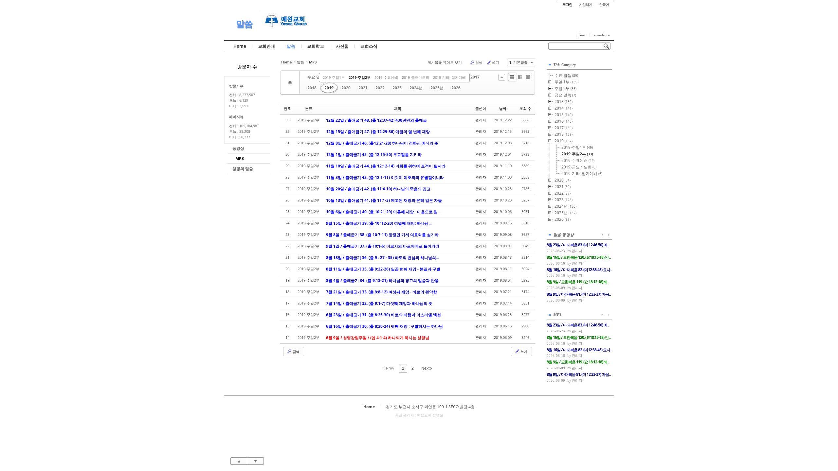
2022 (380, 88)
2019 (329, 88)
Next (425, 368)
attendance (602, 35)
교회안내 (266, 46)
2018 (312, 88)
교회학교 (315, 46)
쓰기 (495, 62)
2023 (397, 88)
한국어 (604, 4)
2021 (363, 88)
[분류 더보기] (501, 77)
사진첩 (342, 46)
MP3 (239, 158)
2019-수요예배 (386, 77)
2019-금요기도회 (415, 77)
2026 (456, 88)
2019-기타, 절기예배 (449, 77)
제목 (397, 108)
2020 (346, 88)
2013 (564, 101)
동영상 (238, 148)
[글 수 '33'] (291, 82)
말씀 (244, 23)
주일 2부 (565, 88)
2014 (564, 108)
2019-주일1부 (334, 77)
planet (581, 35)
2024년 (416, 88)
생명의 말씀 (242, 168)
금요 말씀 (565, 95)
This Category (564, 64)
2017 (475, 77)
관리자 (480, 119)
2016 (564, 121)
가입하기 (585, 4)
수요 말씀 (315, 77)
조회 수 (525, 108)
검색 (479, 62)
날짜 (502, 108)
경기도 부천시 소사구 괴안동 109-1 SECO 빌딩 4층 (430, 407)
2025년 (437, 88)
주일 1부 (566, 82)
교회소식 (368, 46)
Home (239, 46)
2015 (564, 114)
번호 (287, 108)
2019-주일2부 (360, 77)
